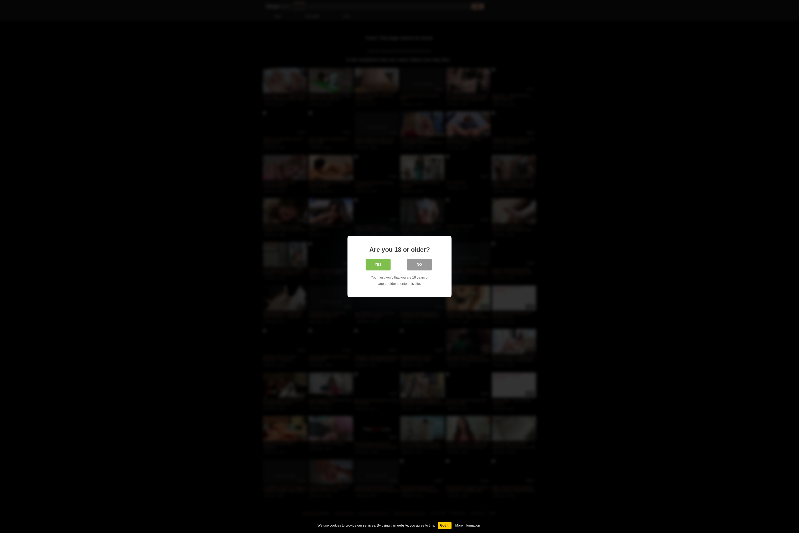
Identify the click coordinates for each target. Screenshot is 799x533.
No (419, 264)
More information (467, 525)
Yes (378, 264)
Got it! (444, 525)
